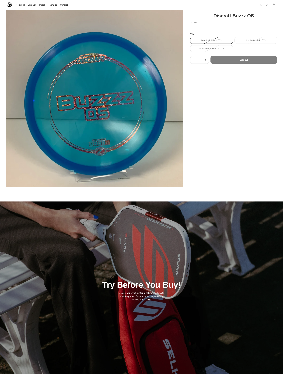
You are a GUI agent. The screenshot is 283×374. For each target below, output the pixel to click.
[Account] (267, 5)
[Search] (261, 5)
